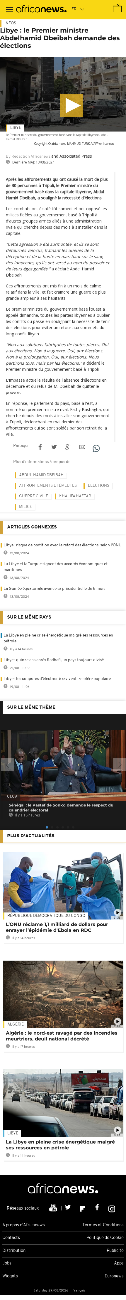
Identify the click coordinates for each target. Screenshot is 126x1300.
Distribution (13, 1251)
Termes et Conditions (103, 1225)
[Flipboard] (83, 1208)
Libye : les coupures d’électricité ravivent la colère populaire (57, 679)
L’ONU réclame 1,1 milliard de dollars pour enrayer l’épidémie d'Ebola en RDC (57, 927)
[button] (71, 105)
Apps (119, 1263)
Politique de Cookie (105, 1238)
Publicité (115, 1251)
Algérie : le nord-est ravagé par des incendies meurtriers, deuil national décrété (62, 1036)
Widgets (10, 1276)
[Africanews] (41, 10)
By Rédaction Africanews (28, 156)
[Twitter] (68, 1208)
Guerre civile (33, 496)
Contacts (11, 1238)
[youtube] (54, 1208)
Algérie (15, 1024)
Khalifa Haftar (75, 496)
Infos (10, 23)
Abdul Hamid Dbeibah (41, 475)
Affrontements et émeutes (48, 486)
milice (25, 507)
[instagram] (111, 1208)
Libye (15, 128)
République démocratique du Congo (46, 916)
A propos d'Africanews (23, 1225)
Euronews (114, 1276)
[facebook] (97, 1208)
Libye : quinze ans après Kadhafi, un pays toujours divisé (54, 660)
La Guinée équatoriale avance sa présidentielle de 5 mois (54, 589)
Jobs (6, 1263)
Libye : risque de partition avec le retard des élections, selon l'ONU (63, 545)
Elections (98, 486)
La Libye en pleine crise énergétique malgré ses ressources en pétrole (60, 1145)
